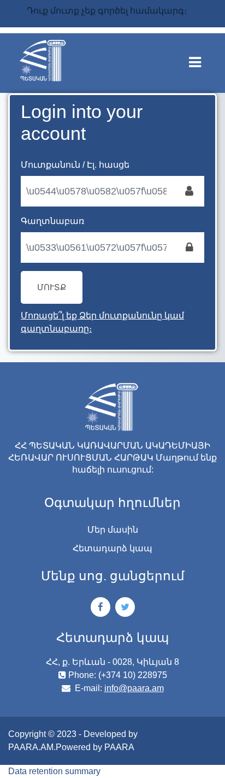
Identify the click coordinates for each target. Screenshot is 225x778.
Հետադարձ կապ (112, 548)
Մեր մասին (112, 529)
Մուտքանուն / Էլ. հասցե (75, 164)
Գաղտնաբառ (52, 221)
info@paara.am (134, 688)
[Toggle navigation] (202, 60)
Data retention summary (54, 771)
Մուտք (51, 287)
